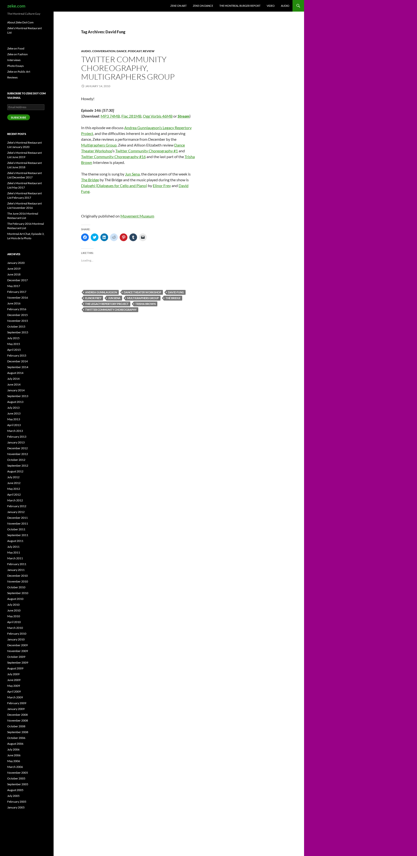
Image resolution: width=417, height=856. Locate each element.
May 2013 (13, 419)
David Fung (176, 292)
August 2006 (15, 743)
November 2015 (17, 321)
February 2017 (16, 292)
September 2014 (17, 367)
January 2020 (16, 263)
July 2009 (13, 674)
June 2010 (14, 610)
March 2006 (15, 767)
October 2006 (16, 738)
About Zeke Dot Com (20, 22)
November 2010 (17, 581)
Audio (285, 5)
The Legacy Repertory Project (107, 303)
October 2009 (16, 657)
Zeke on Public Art (18, 71)
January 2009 (16, 709)
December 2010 (17, 575)
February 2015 (16, 355)
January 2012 (16, 512)
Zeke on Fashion (17, 54)
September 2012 (17, 465)
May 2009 (13, 686)
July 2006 (13, 749)
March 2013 (15, 431)
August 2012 (15, 471)
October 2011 (16, 529)
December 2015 (17, 315)
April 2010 (14, 622)
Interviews (14, 60)
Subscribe (18, 117)
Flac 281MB (131, 116)
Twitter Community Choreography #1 (146, 150)
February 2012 (16, 506)
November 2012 (17, 454)
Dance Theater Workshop (142, 292)
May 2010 (13, 616)
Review (148, 51)
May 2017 (13, 286)
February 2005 (16, 801)
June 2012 (14, 483)
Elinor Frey (162, 185)
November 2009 (17, 651)
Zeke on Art (178, 5)
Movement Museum (137, 216)
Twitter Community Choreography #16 (113, 156)
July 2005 (13, 796)
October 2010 (16, 587)
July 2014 (13, 378)
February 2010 (16, 633)
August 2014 (15, 373)
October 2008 (16, 726)
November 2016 (17, 297)
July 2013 (13, 407)
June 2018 (14, 274)
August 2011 (15, 541)
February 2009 (16, 703)
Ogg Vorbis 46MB (158, 116)
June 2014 (14, 384)
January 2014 (16, 390)
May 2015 (13, 344)
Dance (122, 51)
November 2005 (17, 772)
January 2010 (16, 639)
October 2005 (16, 778)
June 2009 (14, 680)
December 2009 (17, 645)
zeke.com (16, 5)
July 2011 (13, 546)
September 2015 (17, 332)
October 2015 (16, 326)
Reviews (12, 77)
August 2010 (15, 599)
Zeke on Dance (203, 5)
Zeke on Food (15, 48)
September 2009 (17, 662)
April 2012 (14, 494)
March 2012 (15, 500)
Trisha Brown (145, 303)
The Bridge (90, 179)
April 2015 (14, 349)
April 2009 (14, 691)
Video (271, 5)
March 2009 (15, 697)
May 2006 (13, 761)
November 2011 (17, 523)
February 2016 (16, 309)
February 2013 (16, 436)
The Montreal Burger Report (239, 5)
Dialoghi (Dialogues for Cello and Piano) (114, 185)
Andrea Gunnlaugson (101, 292)
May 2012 (13, 489)
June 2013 (14, 413)
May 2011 (13, 552)
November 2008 (17, 720)
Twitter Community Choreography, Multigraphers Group (128, 68)
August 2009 (15, 668)
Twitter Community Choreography (111, 309)
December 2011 (17, 517)
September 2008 (17, 732)
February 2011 (16, 564)
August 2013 (15, 402)
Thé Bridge (173, 298)
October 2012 (16, 460)
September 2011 (17, 535)
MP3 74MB (110, 116)
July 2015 (13, 338)
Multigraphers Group (99, 145)
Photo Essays (15, 66)
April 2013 (14, 425)
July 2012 (13, 477)
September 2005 (17, 784)
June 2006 (14, 755)
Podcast (135, 51)
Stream (183, 116)
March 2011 (15, 558)
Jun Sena (132, 174)
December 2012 (17, 448)
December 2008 (17, 714)
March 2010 (15, 628)
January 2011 (16, 570)
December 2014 (17, 361)
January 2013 (16, 442)
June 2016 (14, 303)
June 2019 (14, 268)
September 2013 (17, 396)
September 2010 (17, 593)
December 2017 (17, 280)
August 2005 (15, 790)
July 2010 (13, 604)
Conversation (103, 51)
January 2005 (16, 807)
